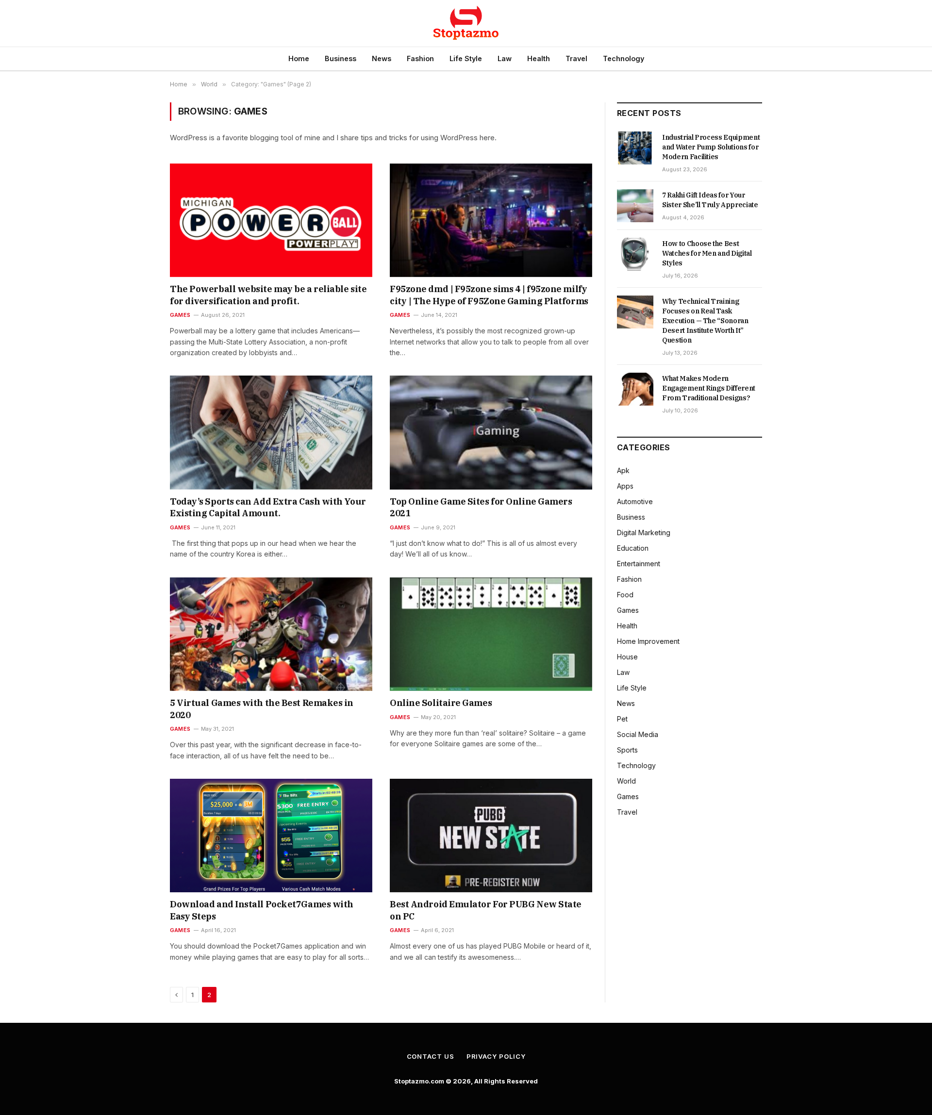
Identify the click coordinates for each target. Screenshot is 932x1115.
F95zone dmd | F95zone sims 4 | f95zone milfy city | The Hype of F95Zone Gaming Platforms (489, 294)
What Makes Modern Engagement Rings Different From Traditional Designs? (708, 388)
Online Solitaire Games (441, 702)
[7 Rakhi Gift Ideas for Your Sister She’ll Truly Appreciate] (635, 205)
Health (538, 58)
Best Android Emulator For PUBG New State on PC (486, 910)
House (627, 657)
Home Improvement (648, 641)
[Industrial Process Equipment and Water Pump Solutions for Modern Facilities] (635, 147)
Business (340, 58)
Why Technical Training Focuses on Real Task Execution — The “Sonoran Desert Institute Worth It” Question (705, 320)
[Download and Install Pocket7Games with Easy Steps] (271, 835)
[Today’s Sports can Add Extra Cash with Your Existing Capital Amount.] (271, 432)
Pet (622, 719)
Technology (623, 58)
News (381, 58)
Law (505, 58)
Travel (576, 58)
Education (633, 548)
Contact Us (430, 1056)
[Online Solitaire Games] (491, 634)
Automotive (635, 501)
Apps (625, 486)
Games (180, 315)
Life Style (465, 58)
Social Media (637, 734)
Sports (627, 750)
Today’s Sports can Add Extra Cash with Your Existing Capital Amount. (268, 507)
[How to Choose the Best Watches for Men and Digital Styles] (635, 254)
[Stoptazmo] (466, 23)
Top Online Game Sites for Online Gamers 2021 (481, 507)
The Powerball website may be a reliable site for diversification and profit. (268, 294)
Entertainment (638, 563)
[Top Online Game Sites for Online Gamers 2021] (491, 432)
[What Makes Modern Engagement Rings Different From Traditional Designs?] (635, 389)
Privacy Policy (496, 1056)
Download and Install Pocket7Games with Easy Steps (261, 910)
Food (625, 594)
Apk (623, 470)
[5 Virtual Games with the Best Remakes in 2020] (271, 634)
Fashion (420, 58)
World (626, 781)
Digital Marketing (643, 532)
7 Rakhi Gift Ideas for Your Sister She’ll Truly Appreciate (710, 200)
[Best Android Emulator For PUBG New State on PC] (491, 835)
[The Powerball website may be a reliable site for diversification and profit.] (271, 220)
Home (298, 58)
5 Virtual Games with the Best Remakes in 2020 (261, 708)
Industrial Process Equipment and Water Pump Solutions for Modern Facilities (711, 147)
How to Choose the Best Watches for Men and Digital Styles (707, 253)
